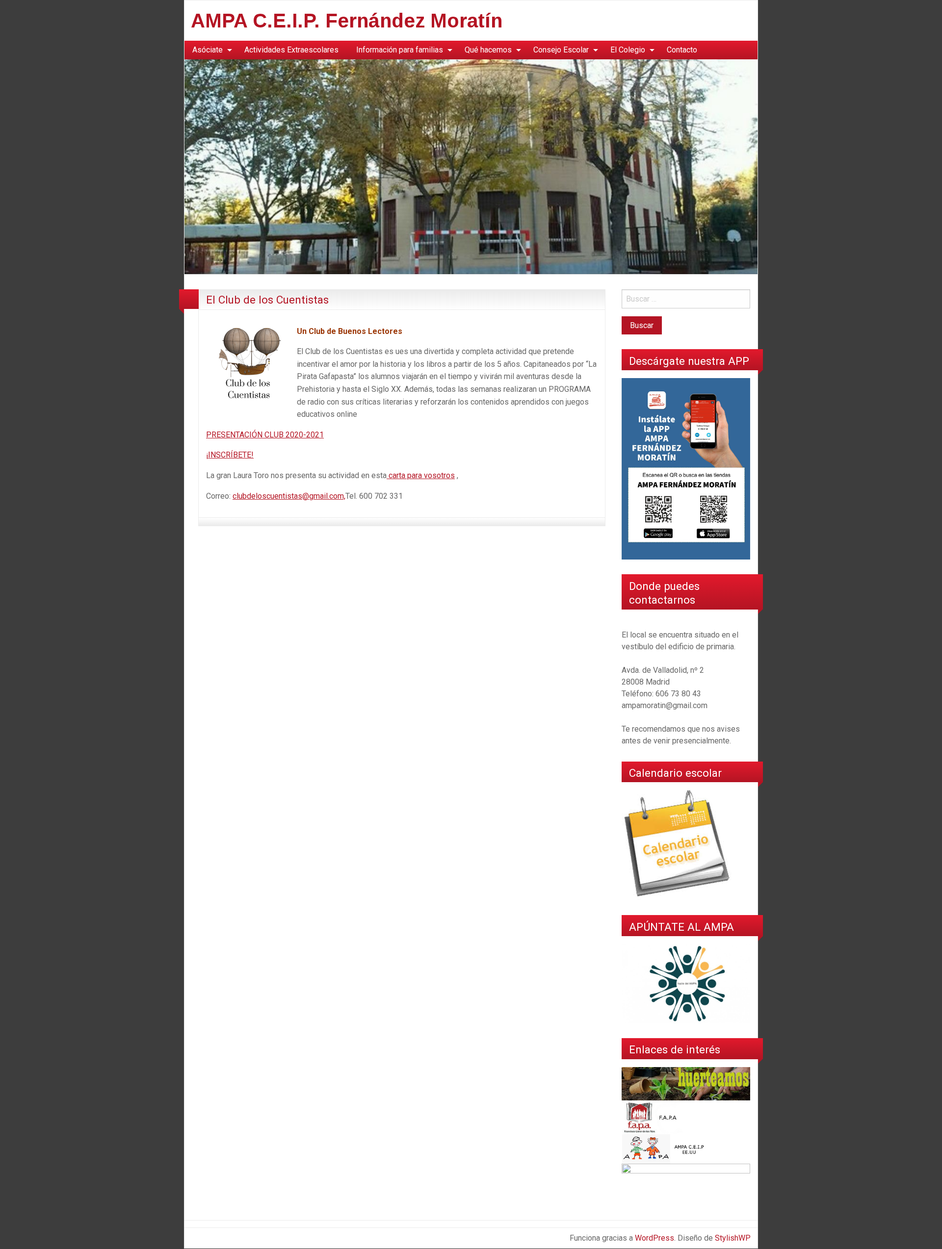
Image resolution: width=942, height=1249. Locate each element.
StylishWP (733, 1238)
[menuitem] (209, 50)
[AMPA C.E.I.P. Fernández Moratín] (471, 166)
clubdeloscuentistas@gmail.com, (289, 496)
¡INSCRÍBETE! (230, 454)
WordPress (654, 1238)
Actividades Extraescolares (291, 49)
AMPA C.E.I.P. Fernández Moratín (346, 20)
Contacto (682, 49)
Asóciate (207, 49)
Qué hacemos (488, 49)
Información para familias (399, 49)
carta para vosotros (421, 475)
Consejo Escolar (561, 49)
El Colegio (627, 49)
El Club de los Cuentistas (267, 299)
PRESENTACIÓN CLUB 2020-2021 (265, 434)
